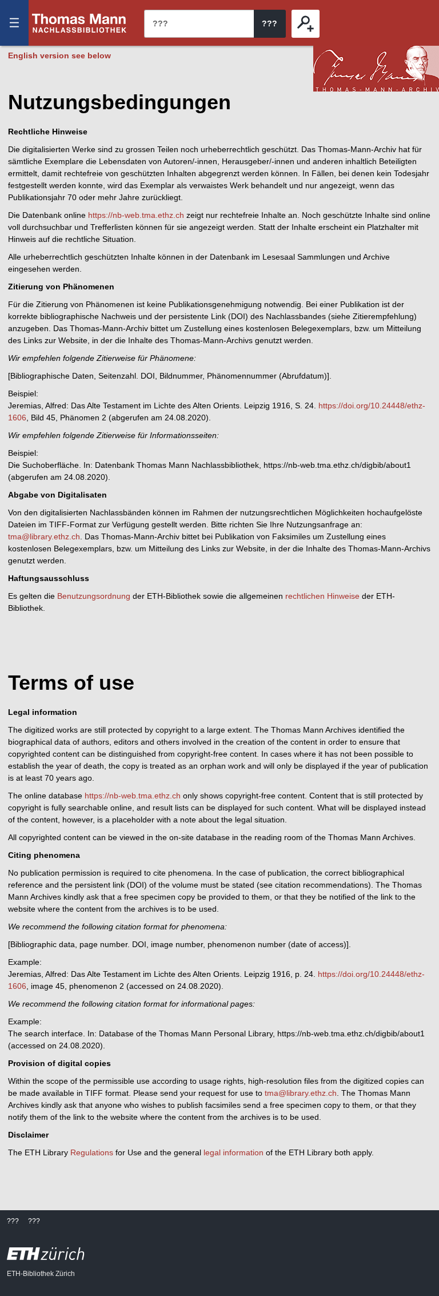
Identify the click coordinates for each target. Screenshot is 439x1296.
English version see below (59, 55)
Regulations (91, 1152)
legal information (233, 1152)
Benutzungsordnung (93, 596)
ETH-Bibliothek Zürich (41, 1274)
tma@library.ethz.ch (44, 536)
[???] (306, 24)
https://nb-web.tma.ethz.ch (136, 215)
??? (79, 23)
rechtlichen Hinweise (322, 596)
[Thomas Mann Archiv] (376, 69)
